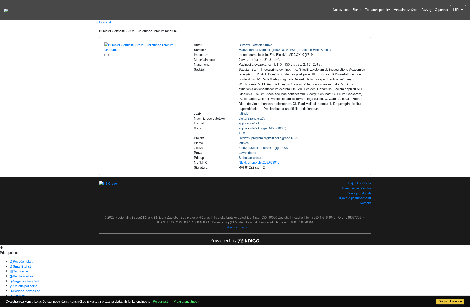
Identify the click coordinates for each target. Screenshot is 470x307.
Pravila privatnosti (358, 193)
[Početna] (6, 10)
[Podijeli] (111, 55)
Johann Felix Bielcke (316, 49)
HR (456, 9)
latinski (244, 113)
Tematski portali (376, 9)
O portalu (441, 9)
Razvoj (426, 9)
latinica (244, 142)
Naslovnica (341, 9)
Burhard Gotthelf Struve (255, 44)
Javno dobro (247, 152)
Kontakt (365, 202)
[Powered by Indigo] (235, 240)
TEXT (243, 133)
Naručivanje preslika (356, 188)
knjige (243, 128)
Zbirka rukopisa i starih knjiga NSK (263, 147)
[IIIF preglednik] (106, 55)
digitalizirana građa (252, 118)
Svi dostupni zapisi (235, 227)
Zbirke (356, 9)
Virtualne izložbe (405, 9)
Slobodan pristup (250, 157)
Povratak (105, 22)
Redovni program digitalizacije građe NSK (268, 137)
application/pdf (249, 123)
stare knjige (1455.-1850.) (268, 128)
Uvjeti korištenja (359, 183)
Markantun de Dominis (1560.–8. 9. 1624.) (268, 49)
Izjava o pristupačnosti (355, 198)
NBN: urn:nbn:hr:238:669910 (259, 162)
